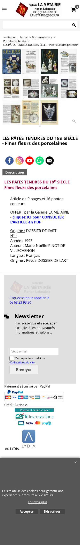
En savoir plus (37, 502)
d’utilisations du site (22, 362)
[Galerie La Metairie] (39, 9)
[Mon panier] (73, 9)
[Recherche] (74, 25)
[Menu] (4, 10)
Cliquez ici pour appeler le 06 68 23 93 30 (29, 300)
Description (14, 172)
